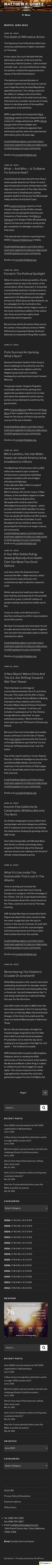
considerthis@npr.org (25, 155)
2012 (7, 1288)
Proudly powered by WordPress (30, 1558)
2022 (7, 1243)
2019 (7, 1260)
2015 (7, 1276)
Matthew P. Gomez (24, 4)
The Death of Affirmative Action (24, 37)
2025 (7, 1226)
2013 (7, 1282)
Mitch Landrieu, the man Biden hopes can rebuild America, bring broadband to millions (25, 457)
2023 (7, 1237)
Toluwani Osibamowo (22, 240)
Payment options (12, 1502)
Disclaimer (9, 1558)
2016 (7, 1271)
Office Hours (10, 1507)
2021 (7, 1248)
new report (15, 739)
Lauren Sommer (18, 206)
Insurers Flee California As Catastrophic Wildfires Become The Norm (24, 810)
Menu (27, 15)
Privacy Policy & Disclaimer (17, 1496)
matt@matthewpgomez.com (24, 1525)
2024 (7, 1231)
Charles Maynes (18, 410)
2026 (7, 1220)
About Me (9, 1490)
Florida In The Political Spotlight (24, 273)
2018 (7, 1265)
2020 (7, 1254)
